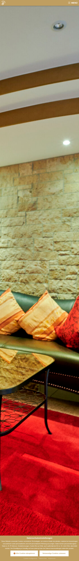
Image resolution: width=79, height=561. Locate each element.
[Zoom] (39, 277)
